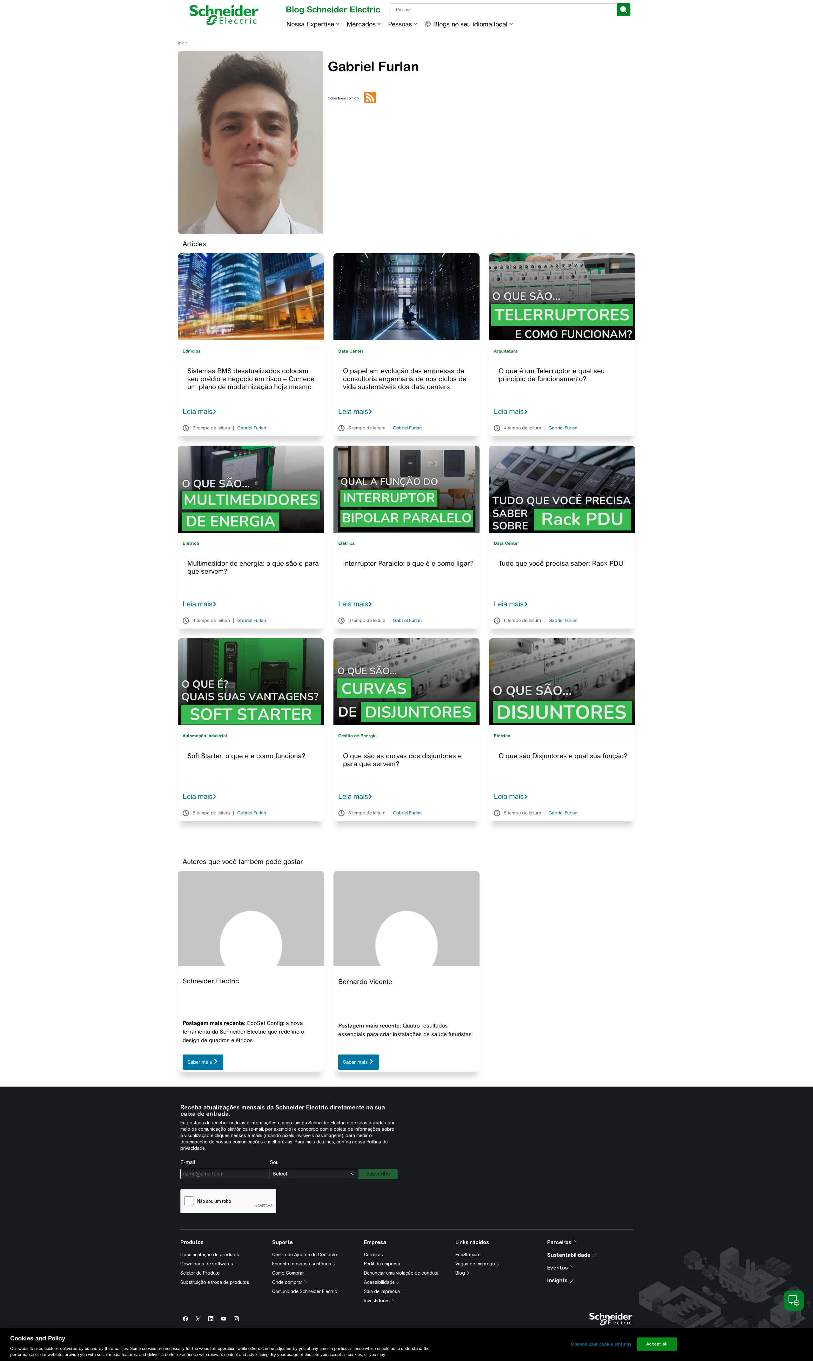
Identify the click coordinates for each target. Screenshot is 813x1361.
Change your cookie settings (601, 1344)
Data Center (351, 351)
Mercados (361, 24)
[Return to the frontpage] (224, 15)
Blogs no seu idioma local (470, 24)
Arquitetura (506, 351)
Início (183, 43)
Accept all (657, 1344)
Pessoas (400, 24)
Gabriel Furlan (251, 428)
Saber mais (200, 1062)
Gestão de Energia (357, 735)
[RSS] (370, 102)
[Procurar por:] (504, 9)
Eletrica (191, 543)
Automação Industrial (205, 735)
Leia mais (197, 411)
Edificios (191, 351)
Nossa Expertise (310, 24)
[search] (623, 9)
